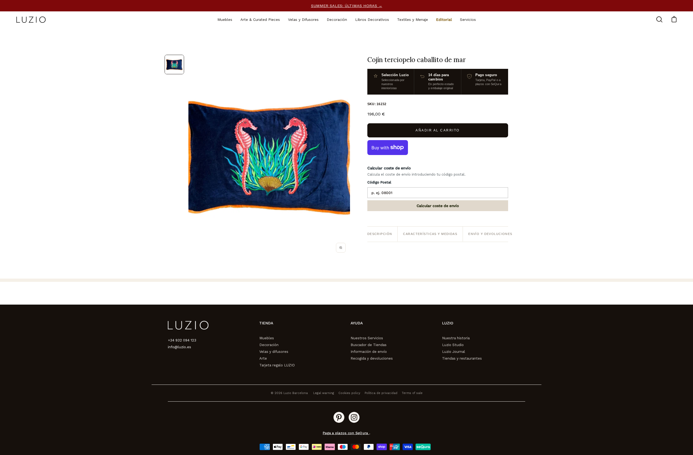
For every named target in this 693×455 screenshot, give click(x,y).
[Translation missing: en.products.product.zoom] (341, 248)
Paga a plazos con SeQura (346, 433)
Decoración (269, 345)
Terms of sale (412, 393)
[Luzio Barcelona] (31, 20)
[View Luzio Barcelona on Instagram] (354, 417)
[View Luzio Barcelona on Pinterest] (339, 417)
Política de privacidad (381, 393)
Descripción (379, 233)
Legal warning (323, 393)
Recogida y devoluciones (372, 358)
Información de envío (369, 352)
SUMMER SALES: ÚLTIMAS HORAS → (346, 6)
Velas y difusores (273, 352)
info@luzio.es (179, 347)
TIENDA (266, 323)
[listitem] (174, 64)
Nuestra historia (456, 338)
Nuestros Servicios (367, 338)
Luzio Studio (453, 345)
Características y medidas (430, 233)
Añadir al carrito (438, 130)
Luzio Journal (453, 352)
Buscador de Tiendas (369, 345)
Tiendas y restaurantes (462, 358)
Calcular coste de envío (438, 206)
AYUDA (357, 323)
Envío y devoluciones (490, 233)
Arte (263, 358)
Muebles (266, 338)
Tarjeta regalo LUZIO (277, 365)
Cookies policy (349, 393)
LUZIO (447, 323)
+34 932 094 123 (182, 340)
